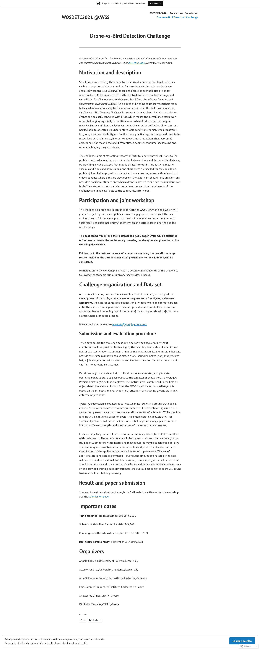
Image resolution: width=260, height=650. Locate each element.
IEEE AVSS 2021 (136, 63)
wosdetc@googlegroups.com (129, 324)
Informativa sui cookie (76, 643)
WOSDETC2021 (159, 13)
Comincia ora (155, 3)
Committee (176, 13)
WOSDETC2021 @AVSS (86, 17)
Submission (191, 13)
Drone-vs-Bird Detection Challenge (177, 17)
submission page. (99, 496)
